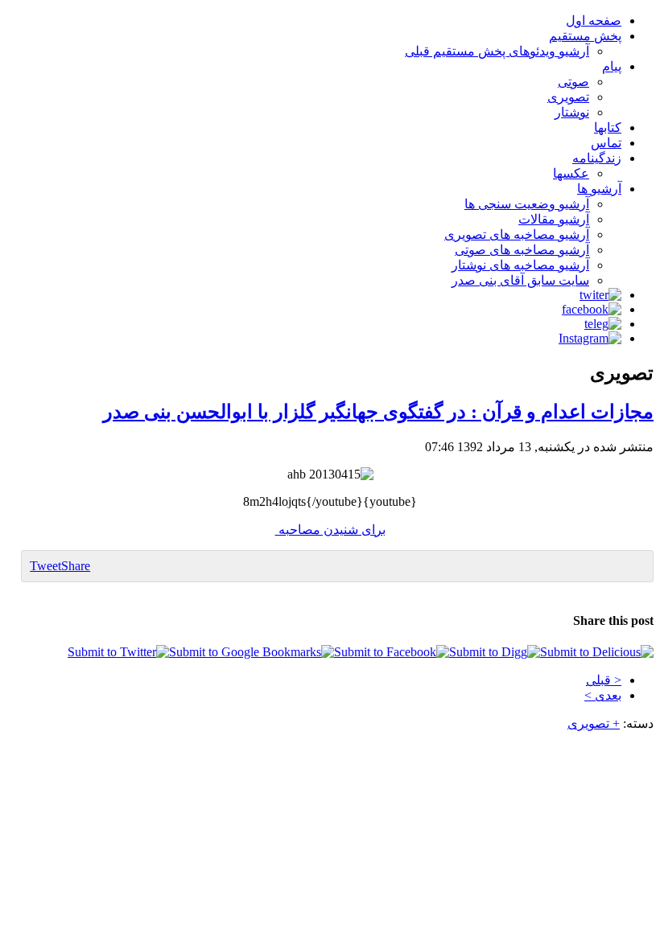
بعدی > (602, 695)
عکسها (571, 173)
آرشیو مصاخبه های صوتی (522, 250)
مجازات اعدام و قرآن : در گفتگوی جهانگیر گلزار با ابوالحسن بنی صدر (378, 411)
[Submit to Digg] (494, 652)
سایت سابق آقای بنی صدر (520, 280)
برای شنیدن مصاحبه (330, 529)
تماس (606, 143)
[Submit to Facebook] (391, 652)
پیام (611, 66)
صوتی (573, 81)
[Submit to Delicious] (597, 652)
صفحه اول (593, 20)
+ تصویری (593, 723)
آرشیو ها (599, 188)
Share (75, 566)
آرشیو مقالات (553, 219)
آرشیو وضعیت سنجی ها (526, 204)
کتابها (607, 127)
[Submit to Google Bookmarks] (251, 652)
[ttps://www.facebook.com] (591, 309)
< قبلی (603, 680)
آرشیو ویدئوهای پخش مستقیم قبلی (497, 51)
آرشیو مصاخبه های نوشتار (520, 265)
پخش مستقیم (585, 36)
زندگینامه (596, 158)
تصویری (568, 97)
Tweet (45, 566)
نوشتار (572, 112)
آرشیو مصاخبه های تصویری (516, 234)
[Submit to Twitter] (118, 652)
